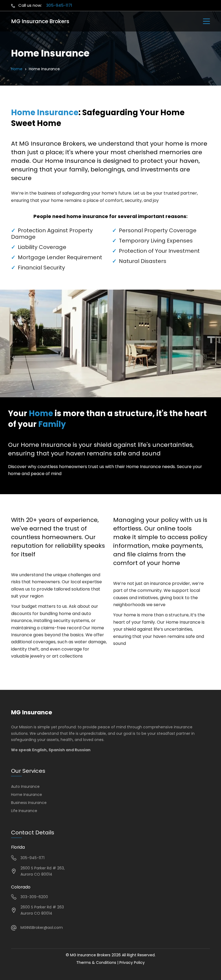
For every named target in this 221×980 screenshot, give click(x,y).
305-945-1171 (59, 5)
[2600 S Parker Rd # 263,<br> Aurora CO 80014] (13, 871)
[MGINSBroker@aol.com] (13, 927)
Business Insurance (29, 802)
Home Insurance (26, 794)
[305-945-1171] (13, 857)
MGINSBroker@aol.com (41, 927)
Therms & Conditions (96, 962)
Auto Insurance (25, 786)
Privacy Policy (132, 962)
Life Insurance (24, 810)
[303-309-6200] (13, 897)
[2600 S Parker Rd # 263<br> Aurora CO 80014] (13, 910)
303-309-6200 (34, 897)
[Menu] (206, 21)
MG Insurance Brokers (40, 21)
